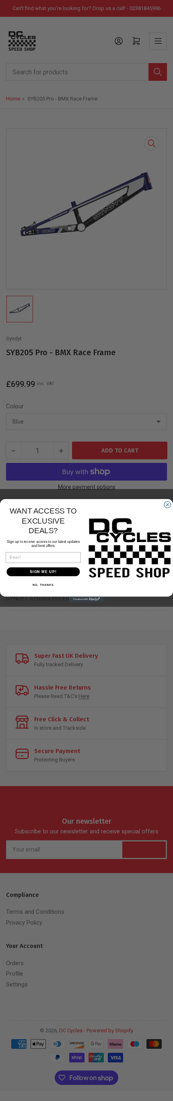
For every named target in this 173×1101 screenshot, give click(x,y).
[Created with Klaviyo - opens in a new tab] (86, 599)
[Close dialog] (167, 504)
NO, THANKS (43, 585)
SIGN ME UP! (43, 571)
